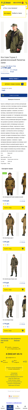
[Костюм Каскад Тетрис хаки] (14, 265)
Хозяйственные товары (14, 380)
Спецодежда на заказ (7, 338)
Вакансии (17, 340)
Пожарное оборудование (14, 383)
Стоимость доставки (14, 95)
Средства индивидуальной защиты (14, 376)
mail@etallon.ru (12, 357)
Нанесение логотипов (14, 385)
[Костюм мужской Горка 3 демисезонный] (14, 183)
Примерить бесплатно (14, 99)
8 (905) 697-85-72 (14, 354)
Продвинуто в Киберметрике (14, 403)
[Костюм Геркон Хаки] (14, 306)
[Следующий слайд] (24, 37)
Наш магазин (4, 340)
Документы (17, 338)
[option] (14, 37)
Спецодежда (14, 373)
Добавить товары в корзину (14, 84)
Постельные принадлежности (14, 382)
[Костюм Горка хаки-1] (14, 224)
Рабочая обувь (14, 375)
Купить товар (7, 207)
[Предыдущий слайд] (4, 37)
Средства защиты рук (14, 378)
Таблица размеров (5, 73)
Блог (2, 342)
